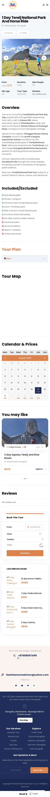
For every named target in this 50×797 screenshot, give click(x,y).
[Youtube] (22, 685)
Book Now (25, 553)
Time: (9, 534)
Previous (6, 58)
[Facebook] (16, 685)
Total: (9, 544)
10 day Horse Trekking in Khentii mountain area (31, 578)
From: (9, 527)
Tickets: (10, 539)
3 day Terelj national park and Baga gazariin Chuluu (31, 593)
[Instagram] (34, 685)
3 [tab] (27, 478)
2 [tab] (25, 478)
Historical (21, 94)
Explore (39, 469)
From (4, 85)
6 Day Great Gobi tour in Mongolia (32, 607)
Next (44, 58)
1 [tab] (22, 478)
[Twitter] (28, 685)
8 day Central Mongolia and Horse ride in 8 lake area (31, 622)
